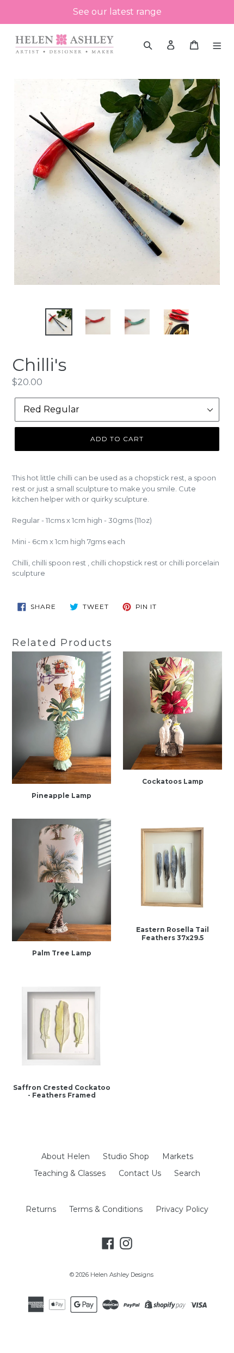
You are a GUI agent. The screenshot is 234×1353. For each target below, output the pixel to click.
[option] (58, 322)
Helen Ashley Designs (121, 1274)
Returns (41, 1209)
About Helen (65, 1156)
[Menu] (217, 44)
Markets (177, 1156)
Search (187, 1173)
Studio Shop (126, 1156)
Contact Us (140, 1173)
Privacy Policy (182, 1209)
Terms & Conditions (106, 1209)
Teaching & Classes (70, 1173)
